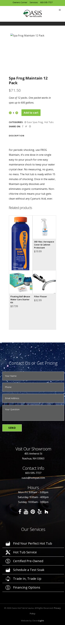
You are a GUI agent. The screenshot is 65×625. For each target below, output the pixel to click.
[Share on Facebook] (22, 126)
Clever (38, 620)
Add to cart (31, 112)
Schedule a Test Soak (28, 570)
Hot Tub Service (25, 552)
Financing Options (26, 587)
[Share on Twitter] (26, 126)
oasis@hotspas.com (33, 478)
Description (16, 135)
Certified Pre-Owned (28, 561)
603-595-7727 (46, 2)
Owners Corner (20, 2)
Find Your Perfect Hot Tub (32, 543)
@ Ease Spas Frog (33, 122)
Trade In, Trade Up (27, 578)
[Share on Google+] (30, 126)
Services (34, 2)
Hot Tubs (49, 122)
